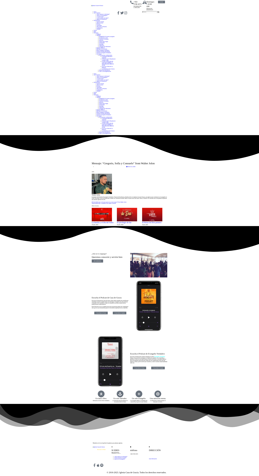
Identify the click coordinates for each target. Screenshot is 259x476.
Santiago (101, 44)
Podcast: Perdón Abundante (103, 51)
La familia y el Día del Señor (103, 222)
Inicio (95, 11)
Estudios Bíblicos (100, 47)
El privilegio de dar (124, 222)
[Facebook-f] (118, 13)
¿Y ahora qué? (100, 16)
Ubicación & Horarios (101, 26)
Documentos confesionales (105, 55)
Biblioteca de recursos (101, 49)
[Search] (158, 12)
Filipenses (101, 45)
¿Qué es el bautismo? (101, 19)
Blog (95, 31)
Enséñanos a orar (103, 37)
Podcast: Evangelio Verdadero (103, 52)
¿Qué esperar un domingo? (103, 14)
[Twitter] (122, 13)
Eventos (98, 24)
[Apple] (98, 465)
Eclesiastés (102, 42)
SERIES (98, 35)
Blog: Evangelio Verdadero (102, 50)
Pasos (95, 30)
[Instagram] (125, 13)
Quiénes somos (100, 21)
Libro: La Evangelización (105, 71)
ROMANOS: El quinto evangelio (107, 36)
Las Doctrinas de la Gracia (108, 69)
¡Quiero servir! (99, 23)
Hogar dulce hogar (103, 41)
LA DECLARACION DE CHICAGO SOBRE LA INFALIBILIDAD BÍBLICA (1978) (108, 63)
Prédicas (98, 34)
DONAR (98, 29)
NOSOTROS (97, 20)
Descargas (99, 54)
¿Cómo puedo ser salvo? (102, 18)
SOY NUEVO (97, 13)
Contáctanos (99, 28)
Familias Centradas (104, 39)
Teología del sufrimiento (105, 46)
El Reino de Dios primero (151, 222)
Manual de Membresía (104, 70)
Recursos (96, 32)
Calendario (99, 25)
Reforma (101, 40)
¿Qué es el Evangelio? (101, 15)
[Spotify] (101, 465)
